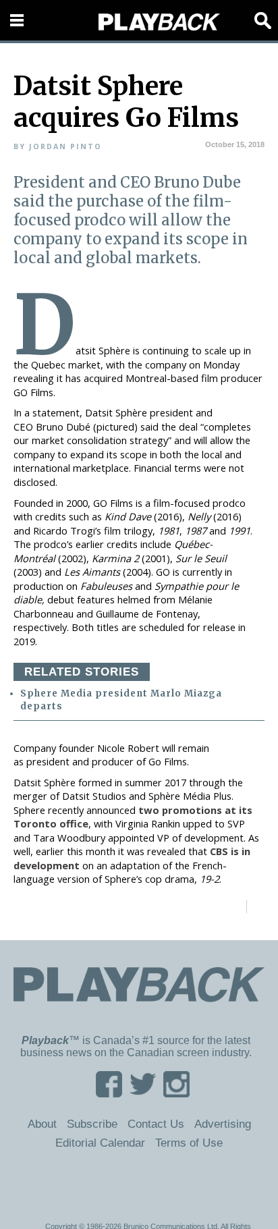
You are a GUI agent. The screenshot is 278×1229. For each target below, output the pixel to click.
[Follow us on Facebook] (109, 1093)
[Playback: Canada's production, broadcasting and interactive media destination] (159, 22)
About (42, 1123)
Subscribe (92, 1123)
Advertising (222, 1123)
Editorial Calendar (100, 1142)
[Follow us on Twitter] (142, 1093)
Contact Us (156, 1123)
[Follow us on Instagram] (176, 1093)
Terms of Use (189, 1142)
